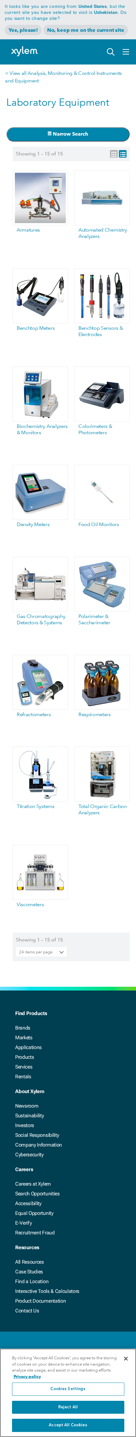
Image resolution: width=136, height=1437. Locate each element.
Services (23, 1067)
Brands (22, 1028)
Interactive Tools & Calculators (47, 1291)
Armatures (28, 230)
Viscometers (30, 904)
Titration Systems (35, 806)
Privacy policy (27, 1376)
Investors (24, 1125)
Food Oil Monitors (98, 524)
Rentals (23, 1077)
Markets (24, 1038)
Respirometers (94, 714)
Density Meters (33, 524)
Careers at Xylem (33, 1184)
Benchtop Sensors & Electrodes (100, 331)
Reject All (68, 1407)
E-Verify (23, 1223)
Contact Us (27, 1311)
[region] (68, 1393)
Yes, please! (23, 30)
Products (24, 1057)
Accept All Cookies (68, 1425)
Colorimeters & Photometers (95, 429)
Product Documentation (40, 1301)
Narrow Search (70, 134)
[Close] (126, 1359)
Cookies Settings (67, 1389)
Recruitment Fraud (35, 1233)
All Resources (29, 1262)
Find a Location (31, 1281)
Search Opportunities (37, 1194)
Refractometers (34, 714)
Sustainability (29, 1116)
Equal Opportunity (34, 1213)
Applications (28, 1047)
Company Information (38, 1145)
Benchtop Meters (35, 328)
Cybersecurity (29, 1155)
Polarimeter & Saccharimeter (94, 619)
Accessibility (28, 1203)
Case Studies (29, 1272)
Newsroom (26, 1106)
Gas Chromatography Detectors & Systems (41, 619)
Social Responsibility (37, 1135)
